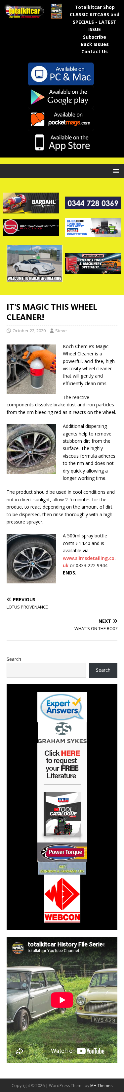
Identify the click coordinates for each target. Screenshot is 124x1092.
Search (14, 659)
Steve (61, 331)
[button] (114, 170)
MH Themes (101, 1085)
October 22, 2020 (29, 331)
